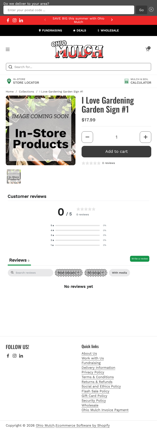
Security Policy (94, 400)
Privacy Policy (93, 372)
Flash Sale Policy (95, 391)
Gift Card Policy (94, 396)
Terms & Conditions (98, 377)
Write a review (140, 258)
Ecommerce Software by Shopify (83, 425)
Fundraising (91, 363)
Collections (26, 91)
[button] (150, 10)
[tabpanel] (78, 299)
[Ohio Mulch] (77, 49)
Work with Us (93, 358)
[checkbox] (119, 272)
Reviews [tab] (19, 260)
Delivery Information (98, 367)
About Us (89, 353)
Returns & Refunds (97, 382)
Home (10, 91)
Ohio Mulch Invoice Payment (105, 410)
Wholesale (90, 405)
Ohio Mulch (45, 425)
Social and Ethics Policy (101, 386)
